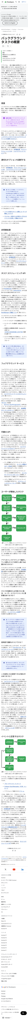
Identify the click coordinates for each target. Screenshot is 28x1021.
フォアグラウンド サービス (13, 122)
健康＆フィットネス (6, 904)
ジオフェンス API (10, 728)
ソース (2, 885)
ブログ (3, 890)
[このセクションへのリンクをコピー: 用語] (6, 103)
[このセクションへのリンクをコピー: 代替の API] (11, 432)
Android (3, 877)
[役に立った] (17, 34)
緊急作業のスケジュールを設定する (14, 353)
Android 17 (4, 935)
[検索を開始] (16, 2)
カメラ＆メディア (5, 907)
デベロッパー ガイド (6, 959)
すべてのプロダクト (6, 1001)
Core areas (13, 6)
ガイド (14, 31)
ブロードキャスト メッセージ (12, 784)
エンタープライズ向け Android (8, 880)
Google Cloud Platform (7, 998)
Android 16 (4, 937)
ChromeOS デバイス (6, 923)
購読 (23, 1013)
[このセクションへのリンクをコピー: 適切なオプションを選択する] (2, 162)
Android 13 (4, 945)
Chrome (3, 993)
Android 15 (4, 940)
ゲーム (3, 899)
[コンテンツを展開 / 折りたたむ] (12, 51)
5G (2, 912)
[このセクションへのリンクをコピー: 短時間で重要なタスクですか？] (24, 642)
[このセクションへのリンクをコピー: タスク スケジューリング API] (2, 276)
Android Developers (5, 29)
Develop (4, 6)
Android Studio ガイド (6, 957)
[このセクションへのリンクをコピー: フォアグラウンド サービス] (2, 366)
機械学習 (3, 902)
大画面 (3, 918)
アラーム (21, 791)
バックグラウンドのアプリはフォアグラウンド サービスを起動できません (14, 137)
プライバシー (4, 909)
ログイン (24, 2)
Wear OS (3, 921)
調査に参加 (4, 981)
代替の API (23, 717)
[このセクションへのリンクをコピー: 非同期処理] (12, 230)
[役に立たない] (19, 34)
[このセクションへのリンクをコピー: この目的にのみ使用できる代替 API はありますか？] (13, 676)
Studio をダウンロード (6, 964)
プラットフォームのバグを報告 (8, 973)
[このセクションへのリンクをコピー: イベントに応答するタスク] (25, 737)
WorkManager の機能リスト (9, 312)
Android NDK (4, 967)
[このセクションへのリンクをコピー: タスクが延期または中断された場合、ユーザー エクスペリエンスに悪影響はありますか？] (16, 596)
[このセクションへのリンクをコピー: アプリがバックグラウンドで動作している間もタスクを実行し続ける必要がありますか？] (15, 564)
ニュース (3, 887)
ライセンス (12, 1006)
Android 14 (4, 942)
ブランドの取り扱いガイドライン (10, 1009)
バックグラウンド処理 (13, 612)
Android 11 (3, 950)
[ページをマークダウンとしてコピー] (8, 46)
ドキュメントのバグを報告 (7, 976)
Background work (10, 8)
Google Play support (6, 978)
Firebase (3, 996)
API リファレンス (5, 962)
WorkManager (8, 289)
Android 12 (4, 947)
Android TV (4, 928)
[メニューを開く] (2, 2)
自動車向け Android (6, 926)
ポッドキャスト (5, 892)
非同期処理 (17, 149)
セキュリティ (4, 882)
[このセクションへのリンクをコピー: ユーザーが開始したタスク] (25, 492)
